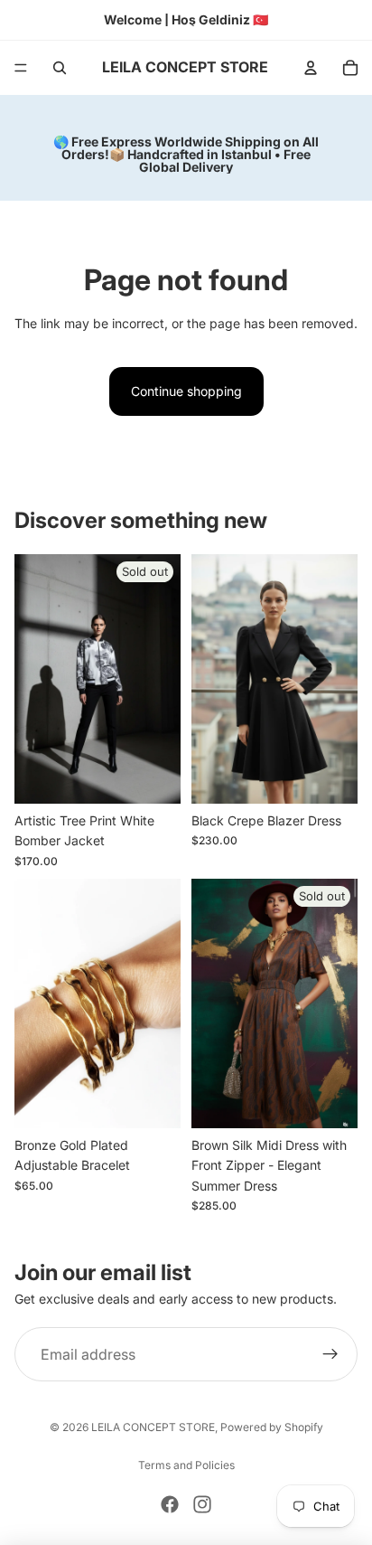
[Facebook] (170, 1504)
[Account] (310, 68)
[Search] (59, 68)
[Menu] (21, 68)
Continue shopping (186, 391)
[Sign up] (330, 1354)
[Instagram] (202, 1504)
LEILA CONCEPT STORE (153, 1427)
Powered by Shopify (271, 1427)
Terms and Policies (186, 1465)
